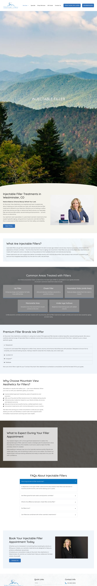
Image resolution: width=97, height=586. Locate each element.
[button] (28, 5)
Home (36, 582)
